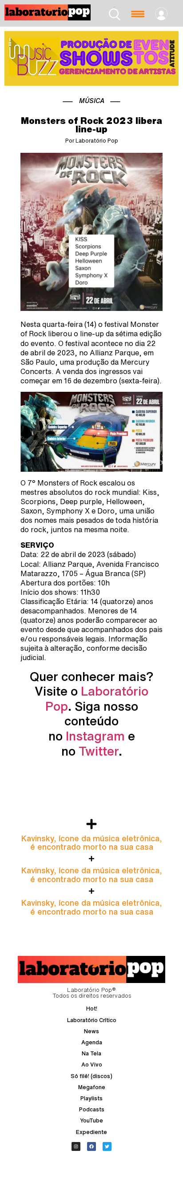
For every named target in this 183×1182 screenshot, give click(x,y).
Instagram (95, 735)
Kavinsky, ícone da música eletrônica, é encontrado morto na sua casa (91, 842)
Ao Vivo (91, 1064)
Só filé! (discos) (91, 1076)
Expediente (91, 1132)
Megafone (91, 1087)
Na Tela (91, 1053)
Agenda (91, 1042)
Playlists (91, 1098)
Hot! (91, 1008)
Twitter (99, 750)
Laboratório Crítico (91, 1020)
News (91, 1031)
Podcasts (91, 1109)
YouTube (91, 1120)
